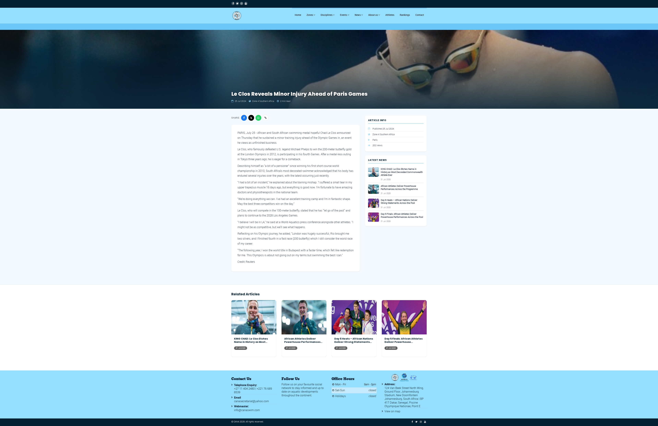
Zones (310, 14)
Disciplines (326, 14)
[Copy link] (266, 118)
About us (373, 14)
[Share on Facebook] (244, 118)
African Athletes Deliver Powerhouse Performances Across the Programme (399, 188)
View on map (392, 411)
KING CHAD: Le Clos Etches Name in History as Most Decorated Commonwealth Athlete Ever (402, 172)
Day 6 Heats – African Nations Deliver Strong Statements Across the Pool (399, 202)
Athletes (389, 14)
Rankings (405, 14)
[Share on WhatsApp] (258, 118)
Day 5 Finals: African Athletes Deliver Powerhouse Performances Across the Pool (402, 215)
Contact (419, 14)
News (358, 14)
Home (298, 14)
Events (343, 14)
